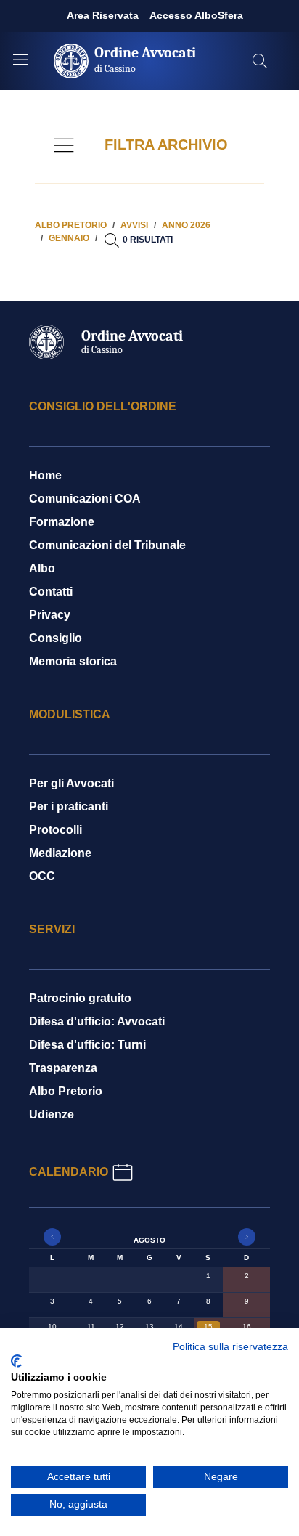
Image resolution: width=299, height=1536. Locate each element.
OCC (42, 876)
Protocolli (55, 830)
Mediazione (60, 853)
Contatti (51, 591)
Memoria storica (73, 661)
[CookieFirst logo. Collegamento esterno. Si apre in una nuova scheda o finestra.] (16, 1361)
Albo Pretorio (65, 1091)
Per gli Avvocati (71, 783)
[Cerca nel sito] (260, 61)
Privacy (49, 615)
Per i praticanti (68, 806)
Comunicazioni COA (85, 498)
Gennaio (69, 238)
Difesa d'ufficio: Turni (87, 1045)
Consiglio (55, 638)
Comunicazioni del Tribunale (107, 545)
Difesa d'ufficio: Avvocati (97, 1021)
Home (45, 475)
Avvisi (134, 225)
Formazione (61, 522)
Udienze (51, 1114)
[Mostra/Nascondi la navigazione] (20, 59)
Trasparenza (63, 1068)
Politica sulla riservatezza (230, 1346)
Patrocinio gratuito (80, 998)
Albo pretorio (71, 225)
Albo (42, 568)
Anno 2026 (186, 225)
